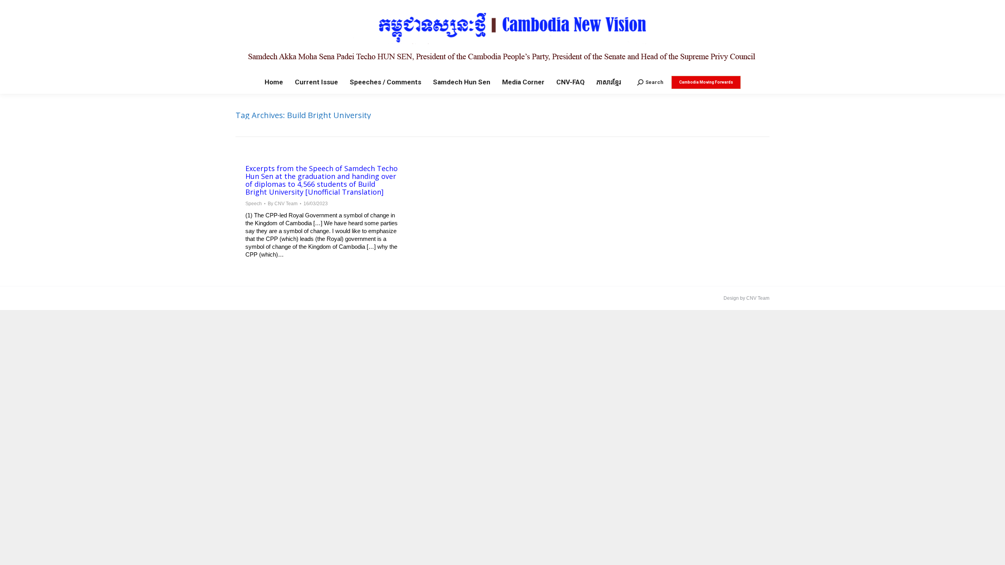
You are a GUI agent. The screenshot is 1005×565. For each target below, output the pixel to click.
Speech (253, 203)
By (283, 203)
